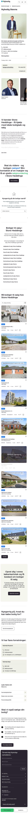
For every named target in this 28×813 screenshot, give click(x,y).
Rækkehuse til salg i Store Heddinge (12, 258)
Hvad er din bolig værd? (9, 804)
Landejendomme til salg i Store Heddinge (13, 255)
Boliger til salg (5, 776)
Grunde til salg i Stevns (9, 270)
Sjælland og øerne (16, 6)
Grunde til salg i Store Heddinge (11, 249)
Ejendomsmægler (5, 6)
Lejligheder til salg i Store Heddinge (12, 246)
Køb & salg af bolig (6, 782)
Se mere (4, 556)
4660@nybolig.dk (7, 49)
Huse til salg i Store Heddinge (10, 252)
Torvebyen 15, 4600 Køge (10, 670)
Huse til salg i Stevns (8, 273)
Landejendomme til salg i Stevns (11, 276)
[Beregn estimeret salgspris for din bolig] (25, 211)
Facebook (5, 53)
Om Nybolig (4, 773)
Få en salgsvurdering (7, 745)
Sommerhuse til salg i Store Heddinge (12, 261)
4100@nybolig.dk (8, 652)
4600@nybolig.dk (8, 668)
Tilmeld (23, 768)
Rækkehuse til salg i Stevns (10, 279)
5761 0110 (7, 650)
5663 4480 (7, 666)
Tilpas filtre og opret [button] (14, 593)
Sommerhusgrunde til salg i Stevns (12, 267)
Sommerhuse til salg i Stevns (10, 282)
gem (26, 324)
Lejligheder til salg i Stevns (10, 264)
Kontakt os (20, 810)
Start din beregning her (8, 628)
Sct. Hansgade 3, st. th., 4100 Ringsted (13, 654)
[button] (3, 152)
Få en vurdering (7, 810)
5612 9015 (5, 47)
